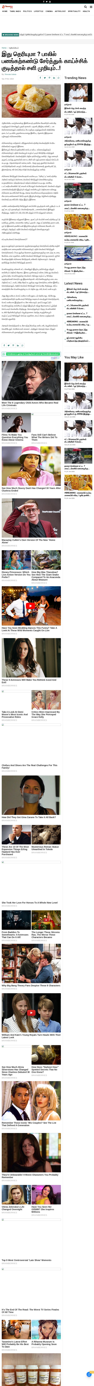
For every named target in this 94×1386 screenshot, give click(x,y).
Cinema (49, 11)
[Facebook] (43, 1)
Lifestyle (38, 11)
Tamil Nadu (15, 11)
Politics (27, 11)
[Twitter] (46, 1)
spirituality (74, 11)
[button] (91, 7)
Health (86, 11)
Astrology (60, 11)
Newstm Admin (10, 74)
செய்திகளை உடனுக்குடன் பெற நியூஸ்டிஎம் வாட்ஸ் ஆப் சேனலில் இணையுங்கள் (33, 354)
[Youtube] (50, 1)
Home (4, 11)
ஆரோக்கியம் (14, 48)
